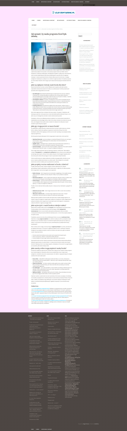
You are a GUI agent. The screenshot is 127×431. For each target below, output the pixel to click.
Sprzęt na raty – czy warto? (53, 403)
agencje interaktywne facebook (71, 321)
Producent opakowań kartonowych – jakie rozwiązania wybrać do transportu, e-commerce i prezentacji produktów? (87, 46)
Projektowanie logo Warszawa (71, 355)
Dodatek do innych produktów (54, 359)
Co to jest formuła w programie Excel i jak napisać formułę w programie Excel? (50, 295)
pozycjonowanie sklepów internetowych (71, 346)
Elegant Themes (86, 423)
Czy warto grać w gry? (88, 190)
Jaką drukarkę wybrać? (83, 97)
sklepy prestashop (70, 373)
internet (68, 328)
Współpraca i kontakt (46, 1)
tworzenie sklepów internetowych (71, 384)
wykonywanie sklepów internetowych (71, 393)
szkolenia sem (68, 376)
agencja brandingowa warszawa (72, 318)
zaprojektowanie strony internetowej (71, 396)
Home (33, 1)
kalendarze (75, 329)
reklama (78, 369)
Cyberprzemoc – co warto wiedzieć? (36, 389)
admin (36, 39)
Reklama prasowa (51, 397)
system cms (73, 374)
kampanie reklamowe (69, 336)
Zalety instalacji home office (84, 131)
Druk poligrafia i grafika (77, 1)
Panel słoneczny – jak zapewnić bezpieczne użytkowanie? (85, 223)
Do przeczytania (65, 1)
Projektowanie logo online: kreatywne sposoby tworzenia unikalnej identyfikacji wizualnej (35, 404)
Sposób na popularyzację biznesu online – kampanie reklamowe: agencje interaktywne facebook (35, 409)
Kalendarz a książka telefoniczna (54, 329)
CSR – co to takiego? (52, 394)
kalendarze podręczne (71, 333)
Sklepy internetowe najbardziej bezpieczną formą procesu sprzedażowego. (35, 348)
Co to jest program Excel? (38, 291)
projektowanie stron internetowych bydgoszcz (72, 366)
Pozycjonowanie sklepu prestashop (72, 342)
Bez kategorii (56, 1)
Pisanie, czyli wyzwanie (33, 322)
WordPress (97, 423)
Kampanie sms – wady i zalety (35, 363)
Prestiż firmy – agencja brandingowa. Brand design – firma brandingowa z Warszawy (54, 386)
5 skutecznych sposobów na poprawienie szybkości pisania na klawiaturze (49, 300)
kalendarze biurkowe (71, 331)
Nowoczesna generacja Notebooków (86, 138)
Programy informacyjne (52, 378)
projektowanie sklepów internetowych (72, 358)
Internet (87, 1)
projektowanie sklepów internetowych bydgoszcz (70, 362)
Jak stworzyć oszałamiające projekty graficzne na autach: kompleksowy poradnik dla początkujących (86, 61)
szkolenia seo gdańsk (73, 377)
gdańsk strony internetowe (72, 327)
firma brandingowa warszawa (71, 324)
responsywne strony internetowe (72, 371)
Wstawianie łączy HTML (34, 419)
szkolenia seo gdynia (69, 379)
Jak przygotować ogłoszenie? (35, 366)
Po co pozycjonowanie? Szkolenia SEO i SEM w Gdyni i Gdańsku (86, 211)
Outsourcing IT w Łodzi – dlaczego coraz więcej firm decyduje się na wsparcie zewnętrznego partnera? (86, 55)
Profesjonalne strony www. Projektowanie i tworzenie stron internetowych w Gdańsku (85, 156)
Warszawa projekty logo (72, 391)
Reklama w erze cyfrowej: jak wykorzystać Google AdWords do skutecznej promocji (36, 394)
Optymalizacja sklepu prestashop (72, 339)
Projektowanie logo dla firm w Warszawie (72, 352)
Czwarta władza (82, 104)
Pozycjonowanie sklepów (70, 344)
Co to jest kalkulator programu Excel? (41, 288)
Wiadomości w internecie (84, 107)
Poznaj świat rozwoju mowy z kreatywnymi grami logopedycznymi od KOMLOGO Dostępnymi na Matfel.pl (86, 69)
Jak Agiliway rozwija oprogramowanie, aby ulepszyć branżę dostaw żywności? (35, 415)
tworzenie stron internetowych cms (72, 387)
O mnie (37, 1)
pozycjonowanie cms (70, 341)
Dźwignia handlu (51, 400)
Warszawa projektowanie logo (71, 390)
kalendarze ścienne (71, 335)
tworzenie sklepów (76, 382)
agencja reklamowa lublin (69, 319)
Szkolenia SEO (71, 377)
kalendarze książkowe (71, 332)
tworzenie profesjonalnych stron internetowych (72, 381)
